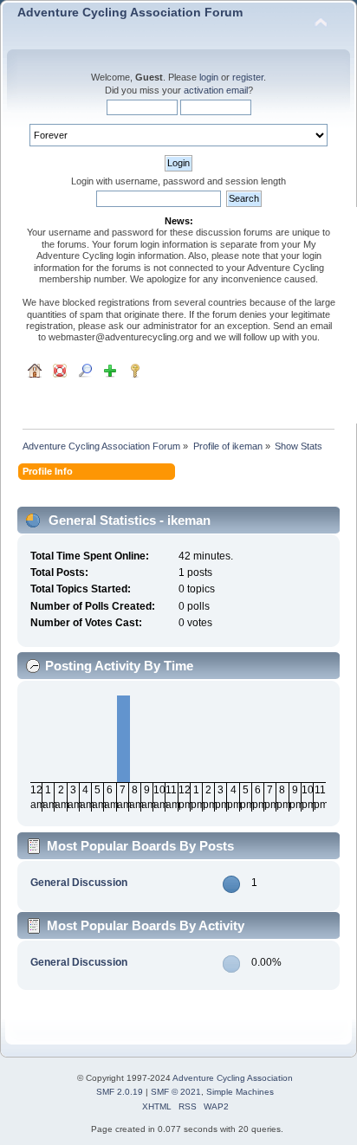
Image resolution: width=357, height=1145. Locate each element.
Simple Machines (240, 1091)
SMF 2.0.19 (119, 1091)
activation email (216, 90)
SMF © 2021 (176, 1091)
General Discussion (78, 883)
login (208, 77)
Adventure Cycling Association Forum (130, 12)
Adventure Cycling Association (232, 1078)
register (247, 77)
